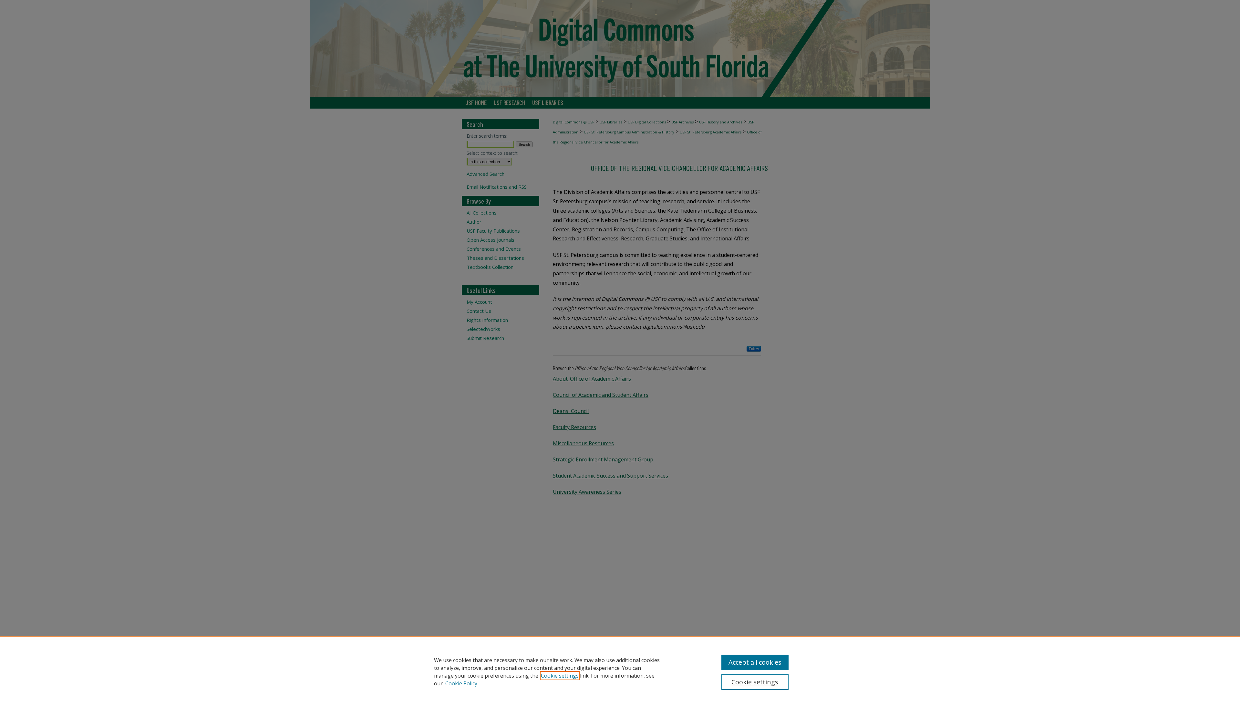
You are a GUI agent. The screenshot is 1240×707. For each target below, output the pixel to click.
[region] (620, 671)
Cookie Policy (461, 683)
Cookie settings (560, 675)
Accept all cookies (754, 662)
